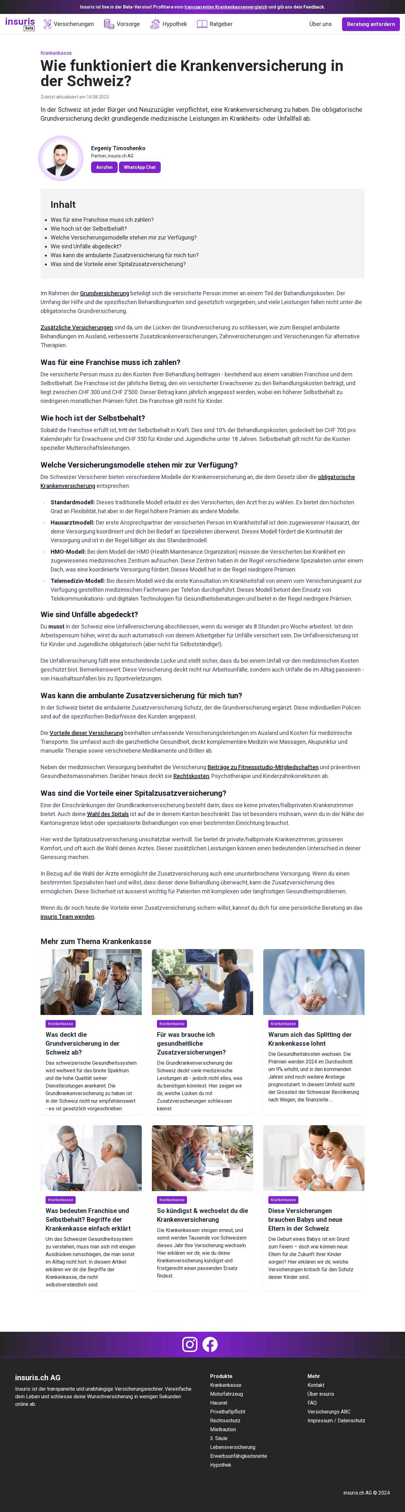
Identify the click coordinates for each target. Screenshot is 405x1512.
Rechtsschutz (225, 1421)
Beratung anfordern (371, 24)
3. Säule (218, 1438)
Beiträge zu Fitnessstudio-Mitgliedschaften (263, 767)
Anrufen (104, 167)
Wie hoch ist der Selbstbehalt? (89, 228)
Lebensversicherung (232, 1447)
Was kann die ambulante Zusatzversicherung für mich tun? (125, 255)
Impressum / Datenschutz (336, 1421)
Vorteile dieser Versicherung (86, 733)
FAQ (312, 1403)
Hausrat (218, 1403)
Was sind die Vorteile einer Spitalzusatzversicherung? (118, 264)
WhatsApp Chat (140, 167)
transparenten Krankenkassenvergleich (225, 7)
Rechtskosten (191, 776)
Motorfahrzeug (226, 1394)
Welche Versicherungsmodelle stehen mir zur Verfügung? (124, 237)
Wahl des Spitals (108, 814)
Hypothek (175, 24)
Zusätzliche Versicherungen (76, 327)
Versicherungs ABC (329, 1412)
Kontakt (316, 1385)
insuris (20, 21)
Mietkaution (223, 1429)
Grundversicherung (104, 293)
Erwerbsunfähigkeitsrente (238, 1456)
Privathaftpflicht (227, 1412)
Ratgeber (221, 24)
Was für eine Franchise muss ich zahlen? (102, 219)
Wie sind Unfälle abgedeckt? (86, 246)
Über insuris (321, 1394)
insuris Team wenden (67, 916)
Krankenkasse (225, 1385)
